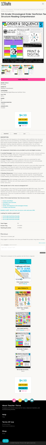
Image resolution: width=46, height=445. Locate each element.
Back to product (42, 242)
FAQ (3, 417)
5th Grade (3, 84)
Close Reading (9, 9)
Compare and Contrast (9, 202)
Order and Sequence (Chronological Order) (15, 205)
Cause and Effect (8, 201)
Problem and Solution (9, 207)
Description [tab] (6, 133)
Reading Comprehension (7, 88)
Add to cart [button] (23, 119)
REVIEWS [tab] (15, 133)
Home (2, 9)
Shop (3, 433)
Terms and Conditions (8, 426)
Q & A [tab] (25, 133)
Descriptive (6, 204)
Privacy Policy (6, 424)
